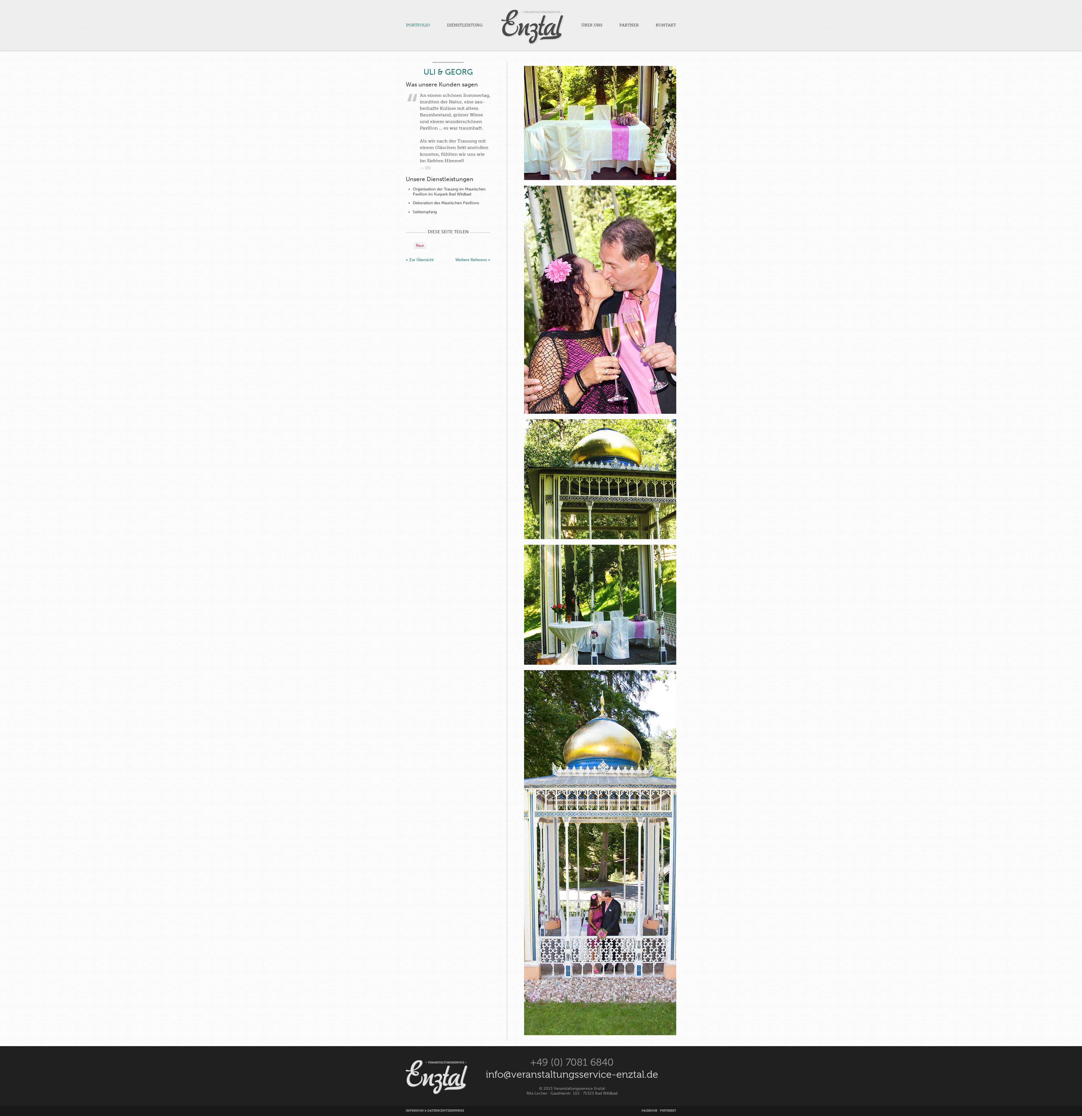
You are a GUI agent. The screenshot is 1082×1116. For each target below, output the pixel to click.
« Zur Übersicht (420, 259)
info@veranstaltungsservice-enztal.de (572, 1074)
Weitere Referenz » (472, 259)
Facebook (649, 1110)
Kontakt (666, 25)
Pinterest (668, 1110)
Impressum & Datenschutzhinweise (435, 1110)
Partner (629, 25)
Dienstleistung (465, 25)
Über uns (591, 25)
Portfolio (418, 25)
